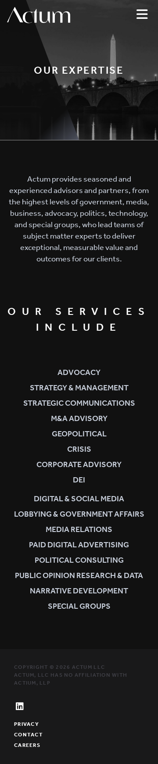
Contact (28, 735)
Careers (27, 745)
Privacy (26, 724)
